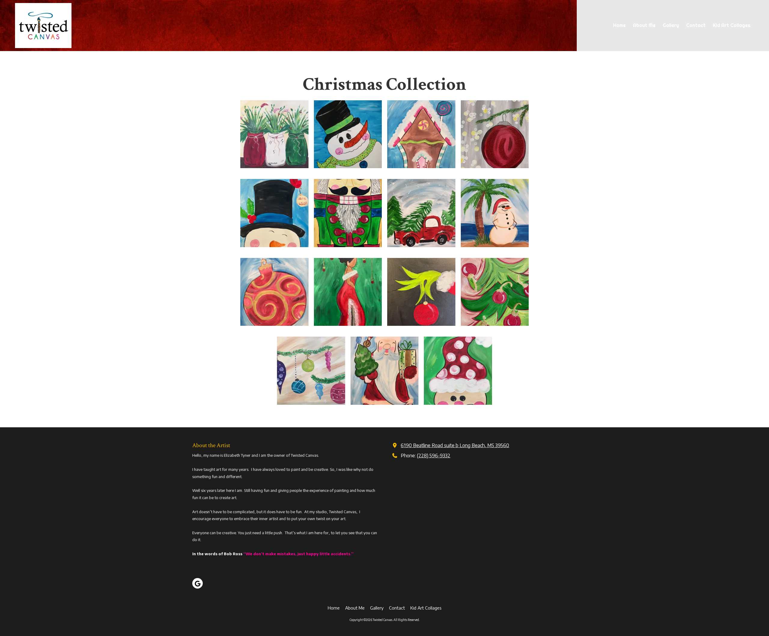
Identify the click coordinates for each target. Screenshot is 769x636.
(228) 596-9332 (433, 455)
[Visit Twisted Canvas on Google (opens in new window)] (197, 583)
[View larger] (274, 134)
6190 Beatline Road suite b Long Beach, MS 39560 (455, 445)
